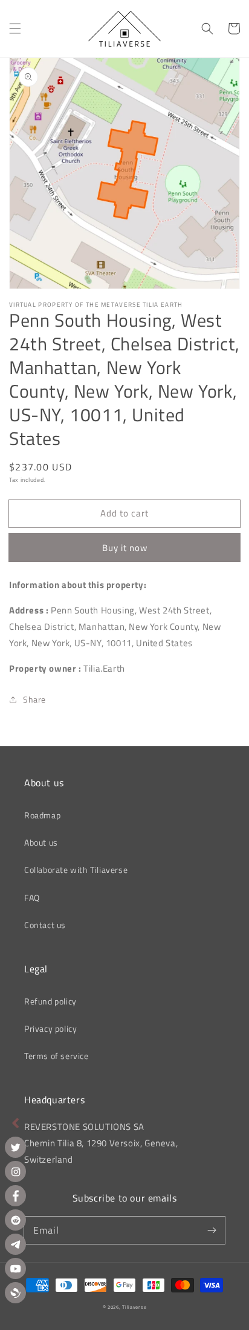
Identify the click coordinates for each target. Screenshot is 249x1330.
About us (41, 842)
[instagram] (15, 1171)
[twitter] (15, 1147)
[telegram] (15, 1244)
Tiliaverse (134, 1307)
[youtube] (15, 1268)
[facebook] (15, 1195)
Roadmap (42, 815)
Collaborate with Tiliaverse (76, 869)
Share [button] (34, 699)
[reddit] (15, 1220)
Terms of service (56, 1055)
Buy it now (124, 548)
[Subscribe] (211, 1230)
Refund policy (50, 1001)
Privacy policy (50, 1028)
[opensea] (15, 1292)
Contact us (45, 924)
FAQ (32, 897)
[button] (15, 28)
